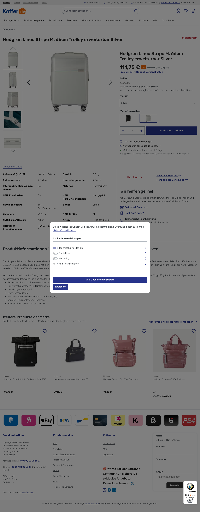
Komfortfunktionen (69, 263)
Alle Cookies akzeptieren (100, 279)
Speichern (60, 286)
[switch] (55, 253)
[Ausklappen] (145, 248)
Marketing (64, 258)
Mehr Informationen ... (64, 230)
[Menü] (195, 483)
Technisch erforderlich (71, 248)
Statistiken (64, 253)
